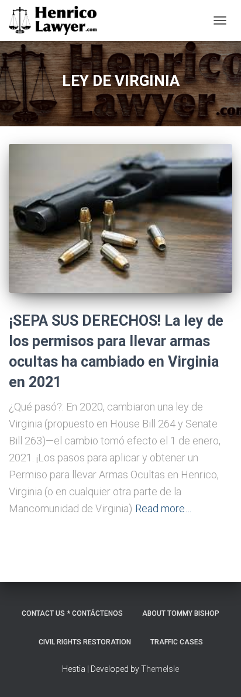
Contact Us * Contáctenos (72, 613)
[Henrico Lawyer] (57, 20)
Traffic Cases (176, 642)
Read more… (163, 508)
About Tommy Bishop (180, 613)
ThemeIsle (160, 669)
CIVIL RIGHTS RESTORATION (85, 642)
